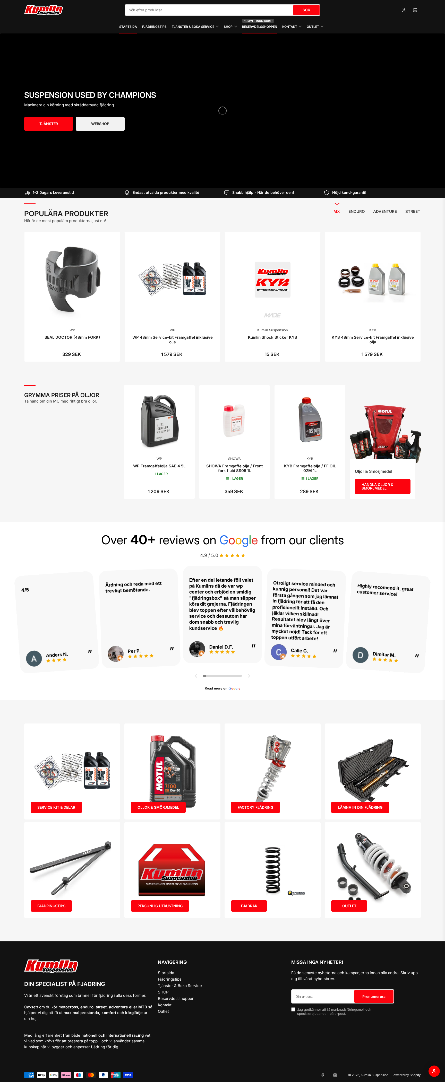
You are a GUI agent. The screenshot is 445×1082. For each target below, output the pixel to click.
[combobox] (222, 10)
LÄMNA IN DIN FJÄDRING (360, 807)
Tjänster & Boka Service (193, 27)
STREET (412, 211)
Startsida (128, 27)
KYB (372, 330)
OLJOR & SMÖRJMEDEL (158, 807)
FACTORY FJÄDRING (255, 807)
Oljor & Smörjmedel (373, 471)
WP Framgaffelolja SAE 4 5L (159, 466)
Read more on (222, 689)
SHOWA (234, 459)
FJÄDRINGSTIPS (51, 906)
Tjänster (48, 123)
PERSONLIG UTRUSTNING (160, 906)
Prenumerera (374, 996)
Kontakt (289, 27)
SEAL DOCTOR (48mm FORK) (72, 337)
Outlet (313, 27)
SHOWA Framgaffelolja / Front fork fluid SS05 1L (234, 468)
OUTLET (349, 906)
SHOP (228, 27)
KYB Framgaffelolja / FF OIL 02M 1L (310, 468)
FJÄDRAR (249, 906)
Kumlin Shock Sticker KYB (272, 337)
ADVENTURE (385, 211)
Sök (306, 10)
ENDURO (356, 211)
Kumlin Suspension (272, 330)
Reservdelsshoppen (259, 24)
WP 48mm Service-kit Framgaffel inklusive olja (172, 339)
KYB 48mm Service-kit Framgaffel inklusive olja (373, 339)
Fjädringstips (154, 27)
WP (72, 330)
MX (336, 211)
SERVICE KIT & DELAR (56, 807)
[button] (196, 675)
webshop (100, 123)
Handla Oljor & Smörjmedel (377, 486)
